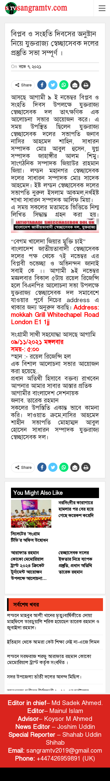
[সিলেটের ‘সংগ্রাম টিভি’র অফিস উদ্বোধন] (31, 514)
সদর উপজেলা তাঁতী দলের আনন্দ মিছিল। (44, 677)
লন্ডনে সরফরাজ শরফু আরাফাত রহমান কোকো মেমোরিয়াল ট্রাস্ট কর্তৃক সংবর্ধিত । (49, 659)
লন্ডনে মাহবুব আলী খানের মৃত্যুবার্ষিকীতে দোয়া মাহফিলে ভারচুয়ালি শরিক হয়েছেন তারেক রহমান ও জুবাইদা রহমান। (53, 622)
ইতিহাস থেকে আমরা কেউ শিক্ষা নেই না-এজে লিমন (53, 642)
